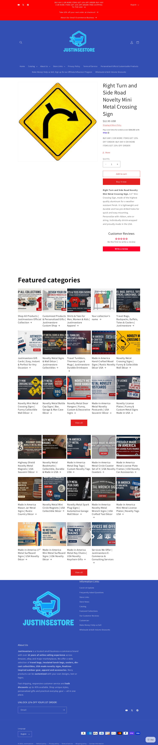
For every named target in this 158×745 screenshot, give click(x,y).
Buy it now (121, 181)
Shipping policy (81, 744)
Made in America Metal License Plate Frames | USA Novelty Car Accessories (128, 467)
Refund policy (41, 744)
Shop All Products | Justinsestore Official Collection (29, 319)
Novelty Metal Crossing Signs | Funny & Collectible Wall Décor (127, 363)
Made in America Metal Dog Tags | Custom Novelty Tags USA (78, 467)
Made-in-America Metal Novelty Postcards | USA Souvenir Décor (101, 408)
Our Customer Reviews (89, 616)
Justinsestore (28, 744)
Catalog (82, 606)
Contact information (96, 744)
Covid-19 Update (86, 588)
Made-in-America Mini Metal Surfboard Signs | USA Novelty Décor (54, 554)
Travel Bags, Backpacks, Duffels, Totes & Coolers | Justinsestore (127, 321)
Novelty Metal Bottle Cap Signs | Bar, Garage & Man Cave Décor (54, 408)
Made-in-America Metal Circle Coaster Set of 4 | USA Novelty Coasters (104, 467)
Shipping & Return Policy (112, 125)
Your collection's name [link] (101, 318)
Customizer (84, 620)
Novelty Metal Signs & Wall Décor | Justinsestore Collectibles (53, 363)
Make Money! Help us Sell (90, 625)
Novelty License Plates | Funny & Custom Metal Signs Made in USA (127, 408)
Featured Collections (88, 611)
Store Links (84, 597)
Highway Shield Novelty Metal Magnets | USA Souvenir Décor (26, 467)
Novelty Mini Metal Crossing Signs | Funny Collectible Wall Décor (28, 408)
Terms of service (67, 744)
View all (79, 422)
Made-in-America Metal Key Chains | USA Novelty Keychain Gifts (77, 554)
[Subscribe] (64, 710)
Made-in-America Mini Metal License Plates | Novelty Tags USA (127, 509)
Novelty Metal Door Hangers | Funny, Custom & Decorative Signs (78, 408)
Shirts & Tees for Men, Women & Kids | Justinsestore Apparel (78, 321)
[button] (21, 42)
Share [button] (107, 152)
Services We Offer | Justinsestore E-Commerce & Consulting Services (103, 554)
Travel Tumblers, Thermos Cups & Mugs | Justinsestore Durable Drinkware (78, 363)
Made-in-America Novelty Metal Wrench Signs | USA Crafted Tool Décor (102, 509)
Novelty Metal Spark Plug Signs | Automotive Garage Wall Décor (78, 509)
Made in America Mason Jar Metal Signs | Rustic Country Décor (27, 509)
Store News (84, 602)
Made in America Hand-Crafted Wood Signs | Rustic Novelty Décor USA (103, 363)
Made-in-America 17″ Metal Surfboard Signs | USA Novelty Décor (29, 554)
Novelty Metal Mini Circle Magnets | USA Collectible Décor (54, 507)
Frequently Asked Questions (91, 592)
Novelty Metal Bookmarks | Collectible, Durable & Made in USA (53, 467)
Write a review (121, 249)
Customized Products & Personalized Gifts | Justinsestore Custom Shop (54, 321)
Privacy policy (54, 744)
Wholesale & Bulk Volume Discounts (94, 630)
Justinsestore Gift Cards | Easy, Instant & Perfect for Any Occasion (29, 363)
